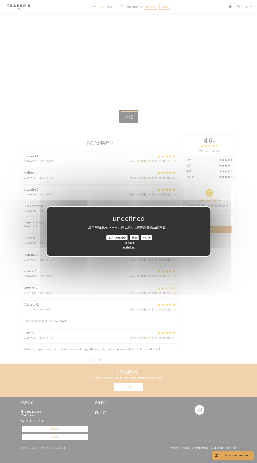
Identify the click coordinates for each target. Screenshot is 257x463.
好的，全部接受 (117, 237)
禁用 (134, 237)
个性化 (146, 237)
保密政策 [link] (130, 242)
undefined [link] (129, 247)
